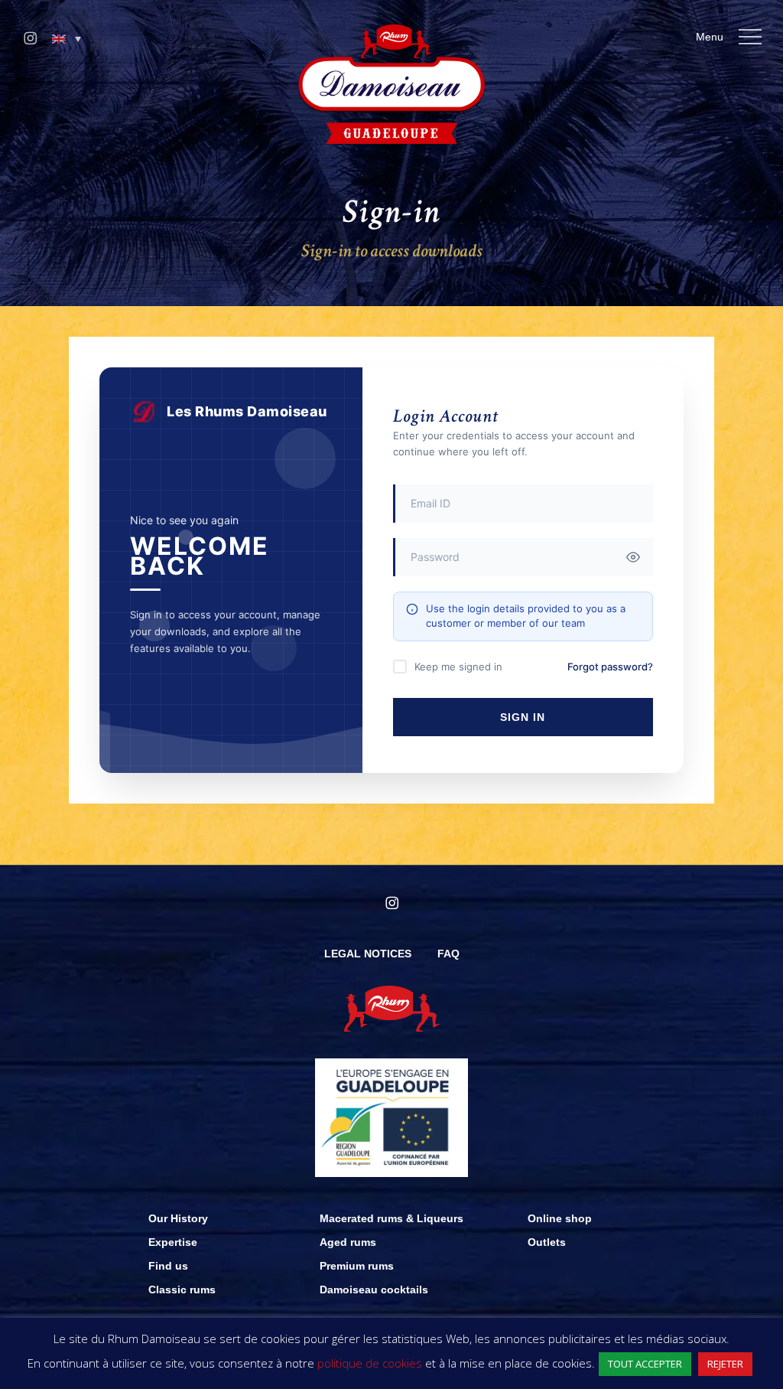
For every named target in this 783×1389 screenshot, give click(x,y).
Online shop (560, 1218)
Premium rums (357, 1266)
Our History (178, 1218)
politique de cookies (369, 1363)
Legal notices (367, 953)
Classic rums (182, 1289)
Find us (168, 1266)
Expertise (172, 1242)
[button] (66, 39)
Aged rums (348, 1242)
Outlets (547, 1242)
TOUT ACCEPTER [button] (645, 1364)
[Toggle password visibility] (633, 557)
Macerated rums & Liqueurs (391, 1218)
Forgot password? (610, 666)
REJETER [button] (725, 1364)
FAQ (448, 953)
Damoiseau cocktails (374, 1289)
